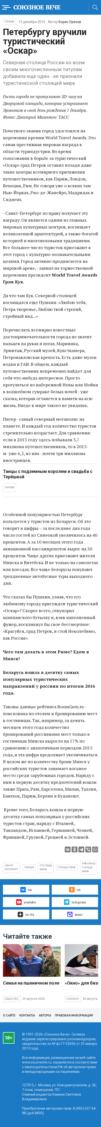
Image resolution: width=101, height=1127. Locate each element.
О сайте (9, 1015)
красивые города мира (89, 867)
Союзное (72, 999)
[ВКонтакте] (68, 849)
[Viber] (88, 849)
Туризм (9, 21)
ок (79, 889)
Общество (12, 999)
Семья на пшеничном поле (31, 983)
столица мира (46, 867)
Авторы (45, 1015)
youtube (30, 902)
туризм (29, 867)
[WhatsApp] (95, 849)
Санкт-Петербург (11, 867)
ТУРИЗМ (9, 487)
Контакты (27, 1015)
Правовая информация (74, 1015)
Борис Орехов (70, 22)
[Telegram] (81, 849)
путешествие (67, 867)
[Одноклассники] (74, 849)
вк (30, 889)
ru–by (29, 914)
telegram (79, 902)
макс (79, 914)
